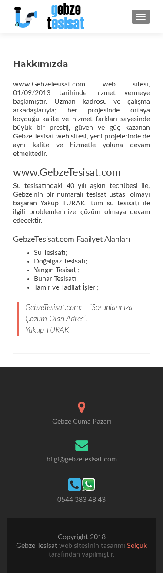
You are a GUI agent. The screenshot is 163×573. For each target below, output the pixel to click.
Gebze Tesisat (37, 545)
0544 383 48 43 (81, 499)
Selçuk (136, 545)
